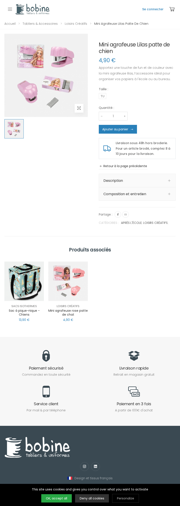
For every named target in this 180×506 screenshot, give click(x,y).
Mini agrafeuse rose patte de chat (68, 312)
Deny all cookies (92, 498)
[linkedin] (95, 466)
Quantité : (106, 108)
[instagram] (84, 466)
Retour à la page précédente (125, 166)
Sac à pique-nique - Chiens (24, 312)
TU (102, 96)
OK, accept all (56, 498)
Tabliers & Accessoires (40, 23)
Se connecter (153, 9)
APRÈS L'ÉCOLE (131, 223)
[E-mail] (125, 214)
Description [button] (113, 180)
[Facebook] (118, 214)
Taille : (103, 89)
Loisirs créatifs (76, 23)
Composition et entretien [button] (124, 193)
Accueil (10, 23)
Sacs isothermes (24, 306)
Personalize (125, 498)
